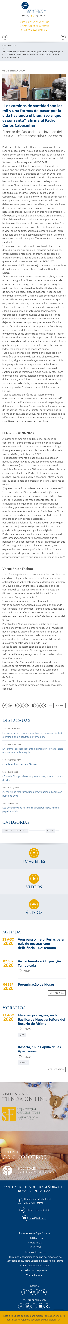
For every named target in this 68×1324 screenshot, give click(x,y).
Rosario (23, 1062)
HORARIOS (36, 1242)
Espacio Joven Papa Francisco (35, 1233)
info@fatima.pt (37, 1218)
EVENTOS (35, 1247)
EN (27, 16)
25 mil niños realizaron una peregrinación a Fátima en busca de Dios (32, 793)
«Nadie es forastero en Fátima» (19, 764)
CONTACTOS (36, 1238)
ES (32, 16)
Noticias (12, 45)
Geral (50, 830)
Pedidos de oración (35, 1252)
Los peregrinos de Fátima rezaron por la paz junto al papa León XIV (31, 809)
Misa (22, 1034)
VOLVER (60, 705)
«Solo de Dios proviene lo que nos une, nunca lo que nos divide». (33, 778)
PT (23, 16)
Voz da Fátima (34, 1275)
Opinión (8, 830)
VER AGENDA (57, 993)
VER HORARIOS (56, 1069)
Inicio (4, 45)
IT (41, 16)
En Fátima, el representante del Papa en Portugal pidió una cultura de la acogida (32, 750)
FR (36, 16)
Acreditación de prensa (34, 1270)
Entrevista (21, 830)
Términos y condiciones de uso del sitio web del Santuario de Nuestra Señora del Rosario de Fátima (34, 1258)
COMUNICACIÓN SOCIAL (35, 1265)
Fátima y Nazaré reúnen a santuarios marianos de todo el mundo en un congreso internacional (32, 734)
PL (45, 16)
